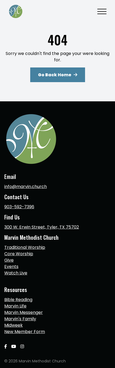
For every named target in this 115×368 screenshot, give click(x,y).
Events (11, 266)
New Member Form (24, 332)
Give (9, 260)
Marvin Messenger (23, 312)
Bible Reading (18, 300)
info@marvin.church (25, 186)
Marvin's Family (20, 319)
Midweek (13, 325)
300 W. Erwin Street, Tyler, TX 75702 (41, 227)
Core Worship (18, 254)
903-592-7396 (19, 207)
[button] (101, 11)
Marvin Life (15, 306)
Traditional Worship (24, 247)
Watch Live (15, 273)
